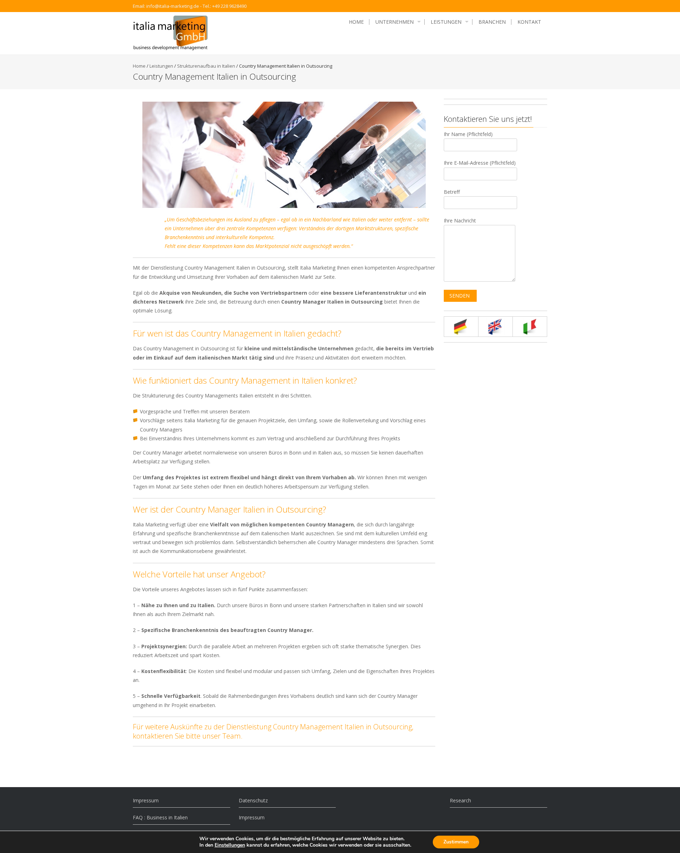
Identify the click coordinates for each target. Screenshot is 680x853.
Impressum (146, 800)
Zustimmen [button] (456, 841)
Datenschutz (253, 800)
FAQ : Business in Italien (160, 817)
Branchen (492, 22)
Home (356, 22)
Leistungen (446, 22)
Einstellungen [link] (230, 845)
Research (460, 800)
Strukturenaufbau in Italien (206, 66)
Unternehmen (394, 22)
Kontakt (529, 22)
